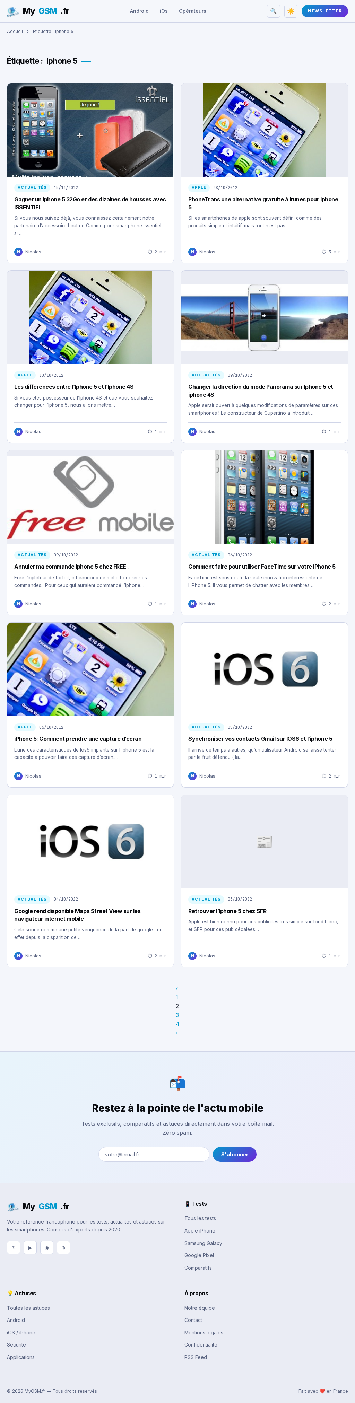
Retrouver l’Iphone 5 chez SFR (227, 910)
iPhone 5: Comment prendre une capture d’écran (77, 738)
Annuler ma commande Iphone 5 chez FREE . (71, 566)
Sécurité (16, 1345)
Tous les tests (200, 1218)
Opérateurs (192, 11)
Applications (21, 1357)
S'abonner (234, 1154)
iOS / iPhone (21, 1332)
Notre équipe (199, 1308)
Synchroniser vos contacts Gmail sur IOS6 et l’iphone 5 (260, 738)
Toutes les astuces (28, 1308)
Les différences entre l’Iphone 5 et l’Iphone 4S (73, 386)
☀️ (291, 11)
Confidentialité (200, 1345)
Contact (193, 1320)
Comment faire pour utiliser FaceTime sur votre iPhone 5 (262, 566)
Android (139, 11)
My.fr (46, 11)
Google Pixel (199, 1255)
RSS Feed (195, 1357)
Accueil (15, 31)
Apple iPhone (199, 1231)
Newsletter (325, 11)
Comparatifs (198, 1268)
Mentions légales (203, 1332)
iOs (164, 11)
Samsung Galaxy (203, 1243)
